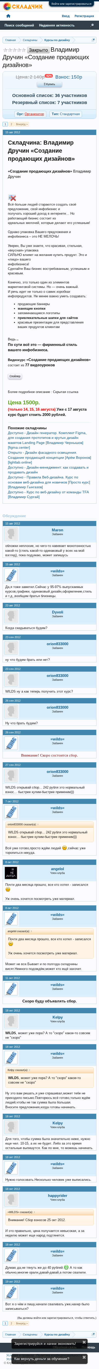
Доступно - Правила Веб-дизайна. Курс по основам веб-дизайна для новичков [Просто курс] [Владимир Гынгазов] (49, 482)
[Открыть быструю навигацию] (93, 40)
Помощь (88, 1347)
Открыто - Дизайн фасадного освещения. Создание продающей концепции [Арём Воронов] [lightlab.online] (49, 457)
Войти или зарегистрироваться (71, 3)
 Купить (49, 84)
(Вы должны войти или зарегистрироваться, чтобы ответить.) (56, 1317)
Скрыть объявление (84, 1342)
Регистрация (84, 16)
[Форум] (8, 16)
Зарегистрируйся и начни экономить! (45, 1344)
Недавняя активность (57, 25)
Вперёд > (22, 124)
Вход (66, 16)
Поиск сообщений (19, 25)
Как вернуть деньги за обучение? (41, 1359)
